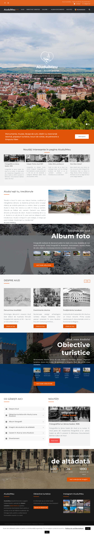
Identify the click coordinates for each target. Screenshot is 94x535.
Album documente (57, 9)
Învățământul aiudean (43, 310)
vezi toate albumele (43, 265)
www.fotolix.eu (14, 506)
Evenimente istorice (12, 310)
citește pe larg (10, 326)
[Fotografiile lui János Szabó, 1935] (14, 158)
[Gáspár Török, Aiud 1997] (36, 158)
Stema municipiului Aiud (73, 310)
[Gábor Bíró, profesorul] (57, 158)
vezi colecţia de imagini (78, 479)
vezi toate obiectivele (44, 383)
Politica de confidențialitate (74, 528)
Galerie (44, 9)
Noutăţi (69, 9)
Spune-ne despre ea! (40, 507)
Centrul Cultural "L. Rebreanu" (30, 524)
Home (17, 9)
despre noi (87, 4)
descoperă (81, 136)
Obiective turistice (33, 9)
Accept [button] (87, 528)
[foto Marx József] (79, 158)
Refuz (47, 532)
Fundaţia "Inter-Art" (15, 524)
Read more (54, 441)
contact (78, 4)
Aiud (22, 9)
